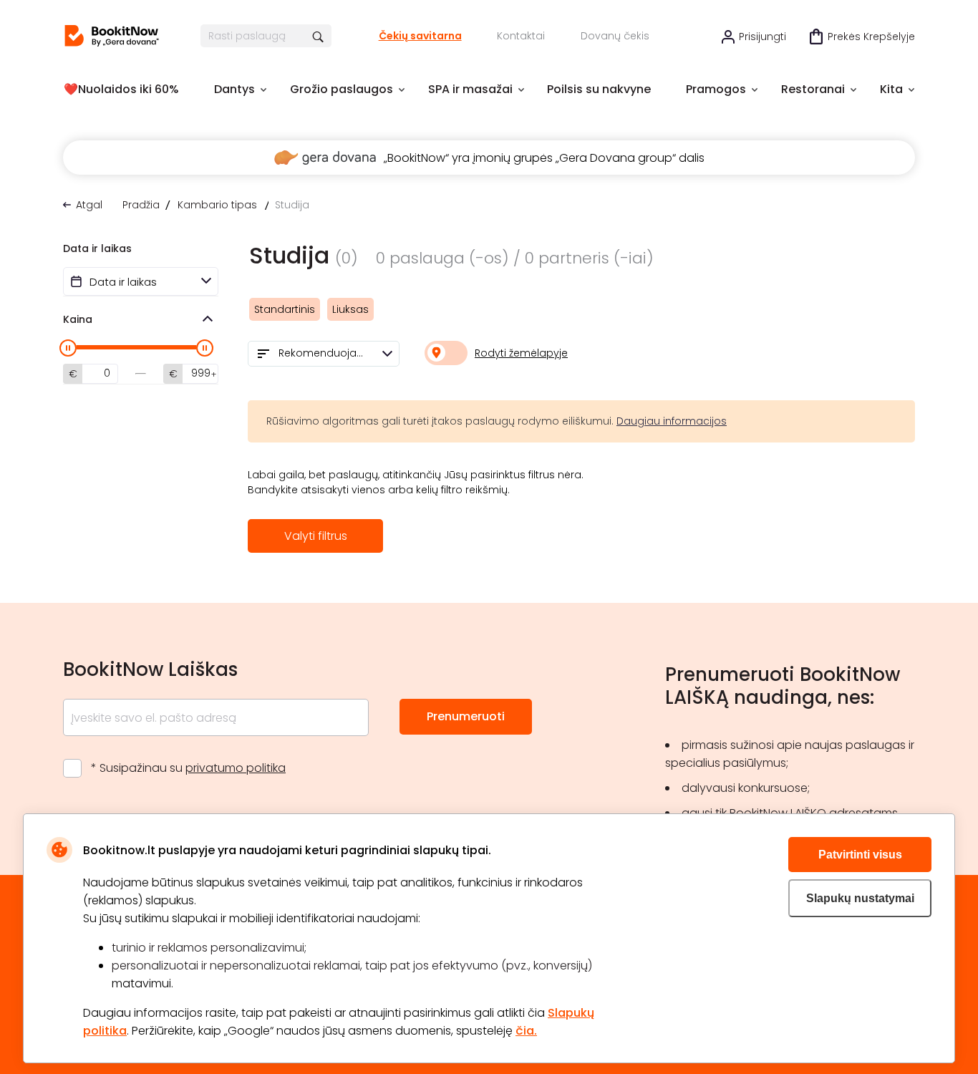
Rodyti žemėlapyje (521, 353)
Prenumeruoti (466, 716)
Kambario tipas (217, 205)
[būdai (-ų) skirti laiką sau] (111, 36)
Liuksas (350, 309)
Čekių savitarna (420, 36)
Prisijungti (762, 36)
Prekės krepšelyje (871, 36)
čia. (526, 1030)
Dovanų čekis (615, 36)
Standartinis (284, 309)
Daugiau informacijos (671, 421)
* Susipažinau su (188, 768)
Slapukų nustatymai (860, 898)
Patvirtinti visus (860, 854)
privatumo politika (235, 768)
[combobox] (324, 354)
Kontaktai (521, 36)
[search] (318, 35)
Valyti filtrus (315, 536)
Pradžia (141, 205)
